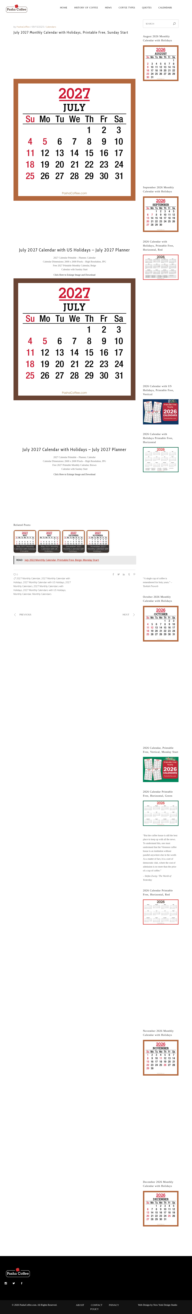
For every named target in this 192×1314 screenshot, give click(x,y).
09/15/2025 (38, 26)
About (80, 1305)
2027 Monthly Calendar (28, 578)
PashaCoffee (23, 26)
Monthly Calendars (41, 593)
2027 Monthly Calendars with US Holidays (44, 590)
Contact (96, 1305)
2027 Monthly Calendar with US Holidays (43, 582)
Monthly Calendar (22, 593)
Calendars (51, 26)
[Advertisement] (74, 56)
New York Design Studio (165, 1305)
